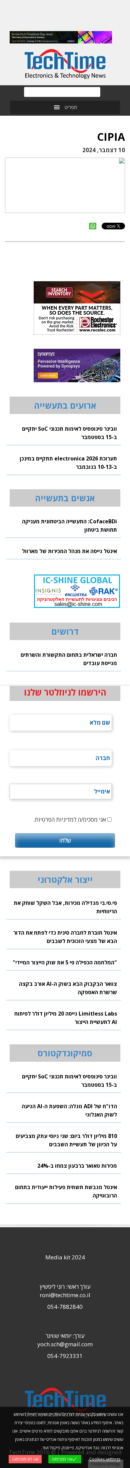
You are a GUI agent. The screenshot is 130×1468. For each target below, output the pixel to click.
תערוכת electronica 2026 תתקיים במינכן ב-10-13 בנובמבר (68, 462)
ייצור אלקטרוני (65, 879)
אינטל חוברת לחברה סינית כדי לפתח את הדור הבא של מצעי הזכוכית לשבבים (65, 937)
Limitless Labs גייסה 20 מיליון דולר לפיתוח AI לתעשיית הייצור (65, 1018)
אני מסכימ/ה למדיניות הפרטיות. (69, 819)
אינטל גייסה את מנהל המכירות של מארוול (69, 551)
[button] (71, 107)
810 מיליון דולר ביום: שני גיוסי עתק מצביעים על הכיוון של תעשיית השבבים (66, 1140)
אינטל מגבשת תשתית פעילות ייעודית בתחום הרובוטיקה (66, 1191)
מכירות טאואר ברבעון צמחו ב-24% (77, 1165)
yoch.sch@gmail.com (65, 1344)
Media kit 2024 (65, 1257)
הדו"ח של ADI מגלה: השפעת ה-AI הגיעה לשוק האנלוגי (69, 1110)
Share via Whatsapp (92, 226)
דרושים (65, 631)
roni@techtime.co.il (65, 1295)
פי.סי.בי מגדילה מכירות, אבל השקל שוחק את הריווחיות (65, 907)
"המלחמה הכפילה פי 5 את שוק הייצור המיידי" (65, 962)
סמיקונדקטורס (65, 1053)
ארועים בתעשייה (65, 405)
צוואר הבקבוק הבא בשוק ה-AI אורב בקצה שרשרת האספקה (68, 988)
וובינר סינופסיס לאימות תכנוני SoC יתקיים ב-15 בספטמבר (69, 433)
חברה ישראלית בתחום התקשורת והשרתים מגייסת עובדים (69, 659)
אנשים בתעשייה (65, 498)
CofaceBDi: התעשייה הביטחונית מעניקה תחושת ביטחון (69, 525)
